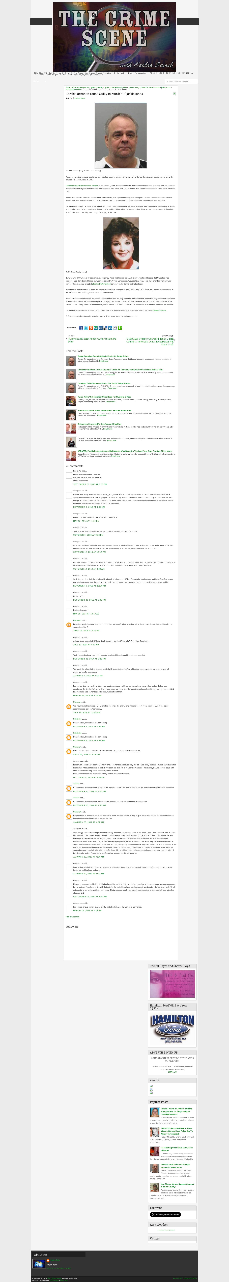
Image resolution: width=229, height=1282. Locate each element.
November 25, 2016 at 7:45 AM (89, 805)
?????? (76, 784)
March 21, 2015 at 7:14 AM (87, 696)
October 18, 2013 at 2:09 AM (89, 569)
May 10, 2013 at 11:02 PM (86, 521)
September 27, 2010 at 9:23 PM (90, 484)
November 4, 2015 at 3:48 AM (89, 726)
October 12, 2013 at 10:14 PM (89, 552)
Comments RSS (190, 1278)
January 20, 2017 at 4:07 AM (88, 874)
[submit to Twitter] (86, 328)
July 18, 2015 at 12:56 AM (86, 713)
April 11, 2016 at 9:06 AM (86, 755)
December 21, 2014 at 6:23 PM (89, 659)
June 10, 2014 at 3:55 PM (86, 631)
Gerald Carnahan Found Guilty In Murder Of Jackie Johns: (104, 94)
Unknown (77, 620)
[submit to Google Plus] (91, 328)
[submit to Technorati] (120, 328)
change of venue (159, 310)
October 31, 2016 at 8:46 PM (89, 777)
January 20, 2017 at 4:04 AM (88, 857)
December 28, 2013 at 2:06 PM (89, 600)
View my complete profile (59, 1268)
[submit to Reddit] (115, 328)
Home (36, 81)
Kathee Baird (79, 98)
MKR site (64, 1280)
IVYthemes (54, 1280)
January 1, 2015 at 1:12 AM (88, 676)
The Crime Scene (54, 1278)
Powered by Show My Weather (166, 1230)
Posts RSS (177, 1278)
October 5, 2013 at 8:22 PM (88, 535)
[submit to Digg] (101, 328)
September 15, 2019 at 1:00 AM (90, 897)
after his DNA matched (101, 284)
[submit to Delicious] (105, 328)
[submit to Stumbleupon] (96, 328)
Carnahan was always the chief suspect (82, 186)
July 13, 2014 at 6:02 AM (86, 645)
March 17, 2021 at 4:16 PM (87, 911)
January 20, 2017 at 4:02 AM (88, 822)
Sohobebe (77, 719)
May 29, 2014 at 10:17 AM (86, 614)
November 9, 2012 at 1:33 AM (89, 507)
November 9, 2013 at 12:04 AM (89, 586)
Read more (103, 361)
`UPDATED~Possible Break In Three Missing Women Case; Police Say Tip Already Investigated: (177, 1131)
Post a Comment (72, 917)
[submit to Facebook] (81, 328)
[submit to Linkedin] (110, 328)
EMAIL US (172, 1072)
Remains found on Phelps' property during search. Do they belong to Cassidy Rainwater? (176, 1111)
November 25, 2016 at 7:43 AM (89, 791)
